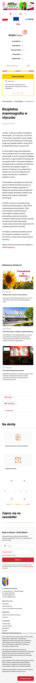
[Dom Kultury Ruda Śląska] (31, 491)
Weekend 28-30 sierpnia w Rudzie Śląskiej (18, 286)
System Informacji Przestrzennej (11, 615)
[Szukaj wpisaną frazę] (29, 66)
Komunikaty (5, 603)
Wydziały (4, 630)
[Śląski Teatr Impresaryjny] (26, 491)
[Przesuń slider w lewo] (12, 480)
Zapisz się (18, 559)
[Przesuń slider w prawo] (24, 480)
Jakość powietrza (7, 606)
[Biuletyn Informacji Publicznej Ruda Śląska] (18, 24)
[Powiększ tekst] (25, 14)
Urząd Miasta (16, 41)
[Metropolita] (5, 491)
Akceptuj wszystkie (25, 678)
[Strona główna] (18, 33)
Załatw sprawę (6, 623)
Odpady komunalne (18, 463)
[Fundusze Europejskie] (16, 19)
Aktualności (30, 101)
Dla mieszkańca (16, 50)
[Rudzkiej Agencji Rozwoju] (10, 491)
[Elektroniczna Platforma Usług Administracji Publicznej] (29, 19)
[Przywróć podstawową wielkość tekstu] (21, 13)
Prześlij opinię (9, 410)
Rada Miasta (5, 628)
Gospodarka (16, 54)
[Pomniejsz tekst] (15, 14)
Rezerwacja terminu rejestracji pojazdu (18, 441)
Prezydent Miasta (7, 626)
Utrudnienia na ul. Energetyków (18, 86)
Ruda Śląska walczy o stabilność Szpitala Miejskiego (18, 324)
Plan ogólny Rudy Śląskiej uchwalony (18, 363)
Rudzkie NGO (16, 58)
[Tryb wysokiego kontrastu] (10, 14)
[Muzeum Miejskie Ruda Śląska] (15, 491)
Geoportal (5, 617)
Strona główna (7, 101)
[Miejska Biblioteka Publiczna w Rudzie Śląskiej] (21, 491)
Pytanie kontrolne (7, 552)
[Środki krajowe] (5, 19)
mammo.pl (11, 247)
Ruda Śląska (16, 45)
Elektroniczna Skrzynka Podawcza (11, 633)
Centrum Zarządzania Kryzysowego (12, 608)
